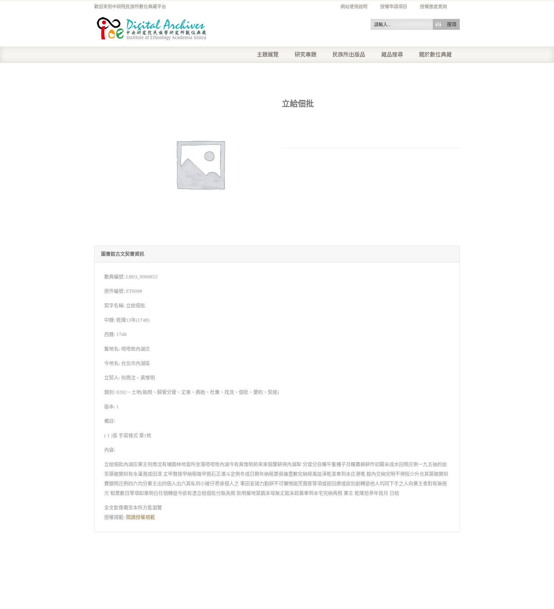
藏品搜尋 (392, 55)
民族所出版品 (348, 55)
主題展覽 (268, 55)
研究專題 (305, 55)
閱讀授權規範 (140, 517)
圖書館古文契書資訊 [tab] (122, 254)
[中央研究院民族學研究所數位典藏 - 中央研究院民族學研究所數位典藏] (151, 27)
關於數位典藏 (435, 55)
